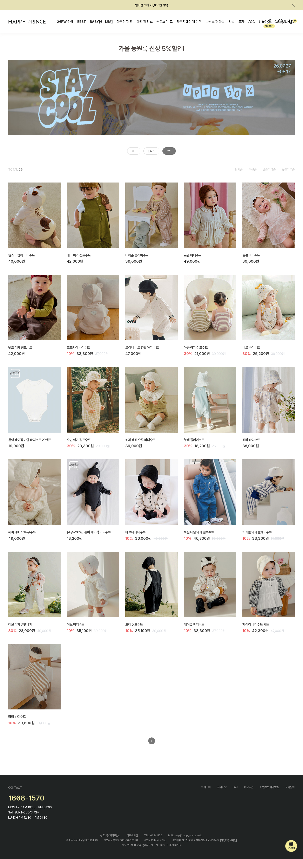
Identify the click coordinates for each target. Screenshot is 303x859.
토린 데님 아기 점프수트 (199, 532)
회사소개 (205, 787)
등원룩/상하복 (215, 22)
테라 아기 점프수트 (78, 255)
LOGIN (270, 21)
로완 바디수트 (192, 255)
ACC (251, 22)
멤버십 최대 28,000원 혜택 (151, 5)
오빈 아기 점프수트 (78, 440)
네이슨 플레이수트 (136, 255)
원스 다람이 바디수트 (21, 255)
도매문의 (290, 787)
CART (294, 20)
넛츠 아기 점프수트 (20, 347)
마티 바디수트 (17, 717)
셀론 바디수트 (251, 255)
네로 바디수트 (251, 347)
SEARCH (281, 21)
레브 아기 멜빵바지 (20, 624)
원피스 (151, 151)
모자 (241, 22)
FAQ (235, 787)
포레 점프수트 (134, 624)
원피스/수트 (164, 22)
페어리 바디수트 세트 (255, 624)
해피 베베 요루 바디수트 (140, 440)
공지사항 (221, 787)
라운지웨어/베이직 (188, 22)
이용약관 (249, 787)
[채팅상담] (291, 846)
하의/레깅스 (144, 22)
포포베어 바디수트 (78, 347)
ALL (134, 151)
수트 (169, 151)
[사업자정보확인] (228, 840)
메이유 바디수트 (194, 624)
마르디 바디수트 (135, 532)
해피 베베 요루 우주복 (21, 532)
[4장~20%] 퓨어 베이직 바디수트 (89, 532)
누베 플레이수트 (194, 440)
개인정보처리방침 (269, 787)
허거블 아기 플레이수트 (257, 532)
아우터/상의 (124, 22)
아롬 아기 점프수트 (196, 347)
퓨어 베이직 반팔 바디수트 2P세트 (29, 440)
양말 (232, 22)
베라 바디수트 (251, 440)
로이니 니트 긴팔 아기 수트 (142, 347)
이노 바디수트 (75, 624)
